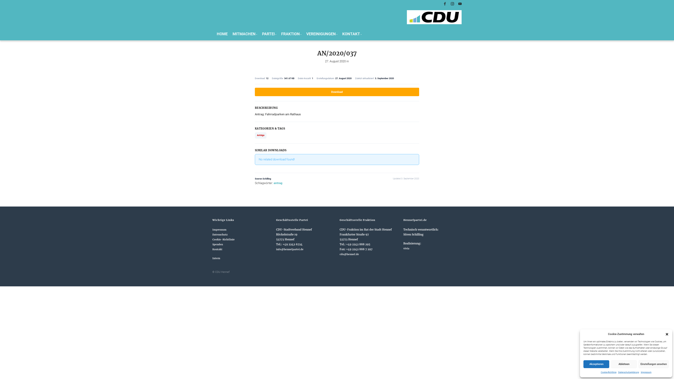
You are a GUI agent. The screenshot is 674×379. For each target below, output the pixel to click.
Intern (216, 258)
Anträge (260, 135)
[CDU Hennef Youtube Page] (460, 4)
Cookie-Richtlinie (608, 372)
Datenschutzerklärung (628, 372)
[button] (667, 334)
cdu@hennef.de (349, 254)
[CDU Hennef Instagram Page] (452, 4)
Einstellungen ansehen (653, 364)
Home (222, 34)
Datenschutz (220, 234)
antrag (278, 183)
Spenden (217, 244)
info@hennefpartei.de (289, 249)
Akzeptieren (596, 364)
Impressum (646, 372)
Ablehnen (624, 364)
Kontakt (217, 249)
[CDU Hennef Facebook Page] (445, 4)
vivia (406, 248)
